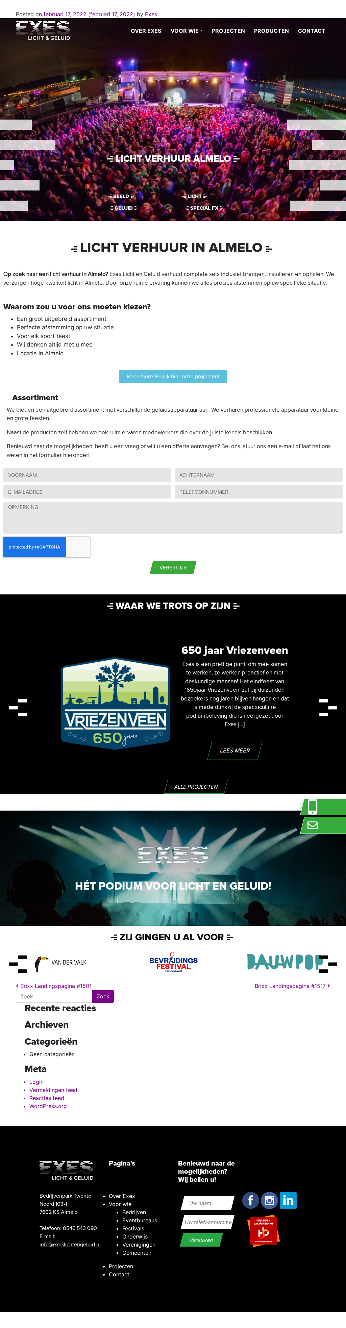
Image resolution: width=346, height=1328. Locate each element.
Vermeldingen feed (53, 1090)
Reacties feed (46, 1098)
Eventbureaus (139, 1220)
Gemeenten (136, 1252)
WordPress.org (48, 1106)
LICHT (195, 196)
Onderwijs (135, 1236)
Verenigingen (138, 1244)
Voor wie (185, 30)
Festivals (133, 1228)
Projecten (228, 30)
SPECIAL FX (204, 208)
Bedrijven (134, 1212)
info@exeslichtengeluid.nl (70, 1244)
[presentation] (18, 708)
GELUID (124, 208)
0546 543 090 (80, 1228)
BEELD (121, 196)
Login (36, 1081)
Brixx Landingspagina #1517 (291, 985)
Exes (150, 14)
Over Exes (146, 30)
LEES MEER (234, 750)
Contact (311, 30)
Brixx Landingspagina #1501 (55, 985)
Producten (271, 30)
